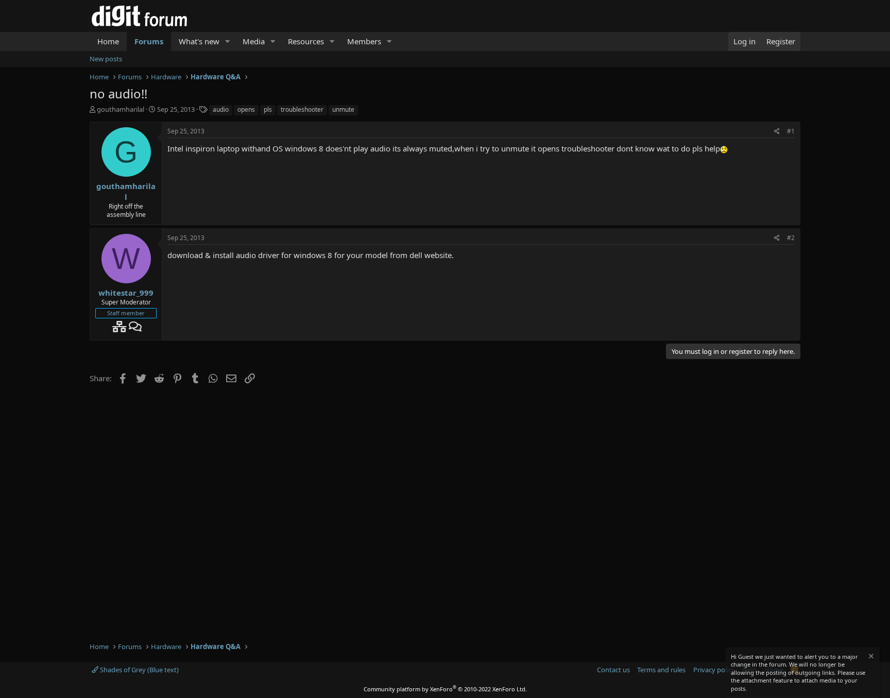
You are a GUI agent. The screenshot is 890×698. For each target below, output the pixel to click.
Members (364, 41)
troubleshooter (302, 109)
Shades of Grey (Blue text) (138, 669)
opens (246, 109)
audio (221, 109)
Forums (148, 41)
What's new (199, 41)
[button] (227, 41)
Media (254, 41)
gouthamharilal (120, 109)
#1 (791, 131)
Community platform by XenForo (445, 689)
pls (268, 109)
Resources (306, 41)
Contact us (613, 669)
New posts (106, 58)
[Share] (777, 132)
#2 (791, 237)
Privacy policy (714, 669)
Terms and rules (661, 669)
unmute (343, 109)
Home (108, 41)
